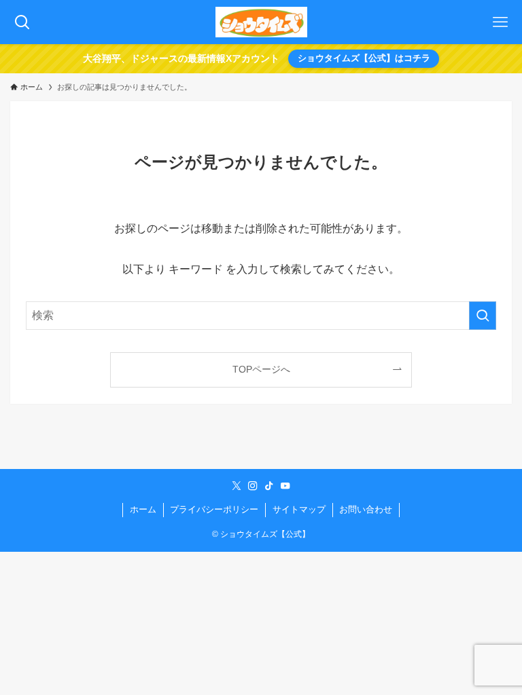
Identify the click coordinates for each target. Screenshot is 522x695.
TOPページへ (261, 369)
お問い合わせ (365, 509)
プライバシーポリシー (214, 509)
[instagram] (253, 486)
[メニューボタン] (500, 22)
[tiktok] (269, 486)
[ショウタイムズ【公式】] (261, 22)
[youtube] (285, 486)
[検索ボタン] (22, 22)
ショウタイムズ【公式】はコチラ (364, 58)
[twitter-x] (236, 486)
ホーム (143, 509)
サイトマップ (299, 509)
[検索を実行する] (482, 315)
